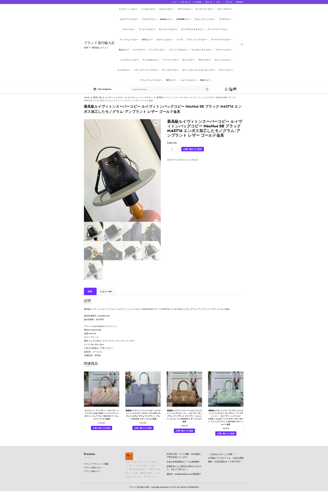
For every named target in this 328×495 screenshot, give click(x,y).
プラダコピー (225, 19)
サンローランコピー (204, 9)
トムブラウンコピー (129, 59)
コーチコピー (139, 49)
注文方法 (229, 2)
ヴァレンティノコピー (204, 19)
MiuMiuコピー (166, 19)
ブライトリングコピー (196, 39)
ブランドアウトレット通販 (96, 464)
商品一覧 (209, 2)
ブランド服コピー (92, 471)
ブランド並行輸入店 (99, 42)
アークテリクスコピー (221, 39)
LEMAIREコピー (183, 19)
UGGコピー (147, 39)
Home (174, 2)
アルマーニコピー (223, 49)
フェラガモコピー (150, 59)
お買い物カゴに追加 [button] (101, 428)
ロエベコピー (129, 29)
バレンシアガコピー (178, 49)
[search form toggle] (241, 44)
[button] (156, 123)
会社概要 (198, 2)
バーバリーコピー (170, 59)
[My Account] (226, 88)
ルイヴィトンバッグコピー (188, 160)
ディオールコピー (147, 29)
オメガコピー (124, 69)
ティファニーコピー (129, 39)
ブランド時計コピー (93, 467)
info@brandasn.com (183, 474)
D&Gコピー (205, 80)
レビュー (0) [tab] (105, 291)
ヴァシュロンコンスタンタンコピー (198, 69)
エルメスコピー (166, 9)
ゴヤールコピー (184, 9)
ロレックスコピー (222, 59)
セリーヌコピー (224, 9)
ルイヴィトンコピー (128, 9)
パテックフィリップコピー (146, 69)
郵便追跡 (240, 2)
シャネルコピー (148, 9)
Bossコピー (124, 49)
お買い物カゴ (185, 2)
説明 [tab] (90, 291)
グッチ (179, 39)
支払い (218, 2)
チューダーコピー (170, 69)
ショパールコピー (188, 80)
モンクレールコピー (168, 29)
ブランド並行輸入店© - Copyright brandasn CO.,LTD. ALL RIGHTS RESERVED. (164, 487)
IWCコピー (171, 80)
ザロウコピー (204, 59)
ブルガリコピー (149, 19)
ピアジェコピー (226, 69)
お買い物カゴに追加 (192, 149)
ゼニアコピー (188, 59)
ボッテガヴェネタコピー (192, 29)
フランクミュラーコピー (151, 80)
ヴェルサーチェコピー (201, 49)
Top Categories (104, 89)
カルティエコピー (164, 39)
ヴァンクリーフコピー (217, 29)
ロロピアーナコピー (129, 19)
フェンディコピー (157, 49)
